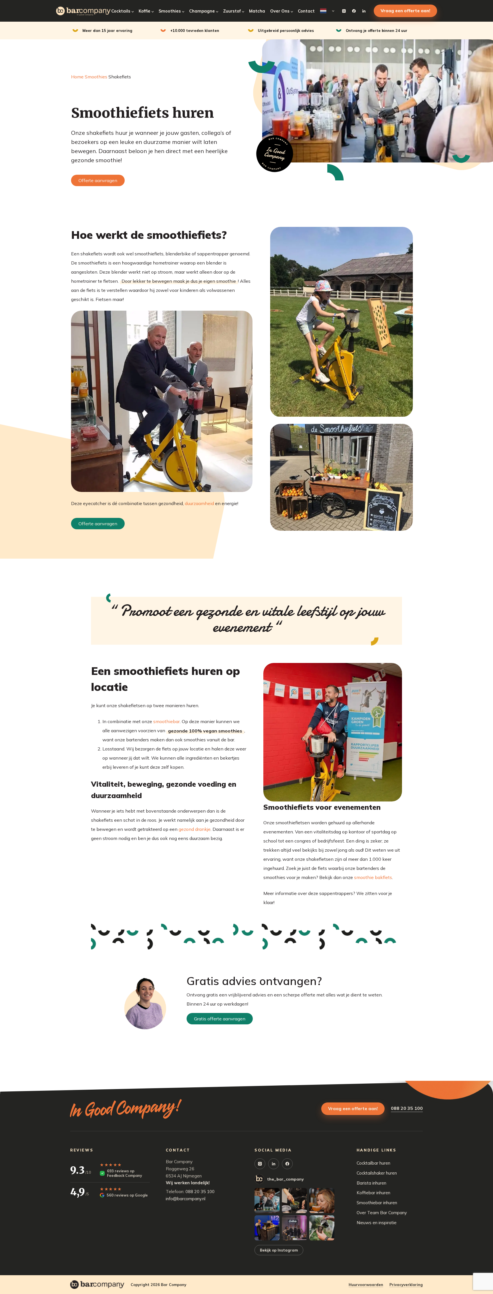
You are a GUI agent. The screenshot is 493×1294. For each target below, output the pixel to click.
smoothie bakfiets (373, 877)
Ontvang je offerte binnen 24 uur (376, 30)
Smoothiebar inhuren (377, 1202)
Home (77, 77)
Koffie (144, 11)
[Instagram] (344, 11)
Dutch (327, 10)
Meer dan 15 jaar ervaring (107, 30)
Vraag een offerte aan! (405, 10)
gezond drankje (195, 829)
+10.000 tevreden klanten (194, 30)
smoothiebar (166, 721)
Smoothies (170, 11)
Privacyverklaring (406, 1284)
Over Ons (280, 11)
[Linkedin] (363, 11)
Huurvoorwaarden (366, 1284)
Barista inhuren (371, 1183)
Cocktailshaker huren (377, 1173)
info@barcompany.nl (185, 1198)
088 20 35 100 (407, 1108)
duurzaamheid (199, 503)
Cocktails (120, 11)
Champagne (202, 11)
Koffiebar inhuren (373, 1192)
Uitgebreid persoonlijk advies (286, 30)
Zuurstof (232, 11)
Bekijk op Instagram (279, 1250)
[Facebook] (353, 11)
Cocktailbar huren (373, 1163)
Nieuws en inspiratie (377, 1222)
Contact (306, 11)
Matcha (257, 11)
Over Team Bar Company (382, 1212)
